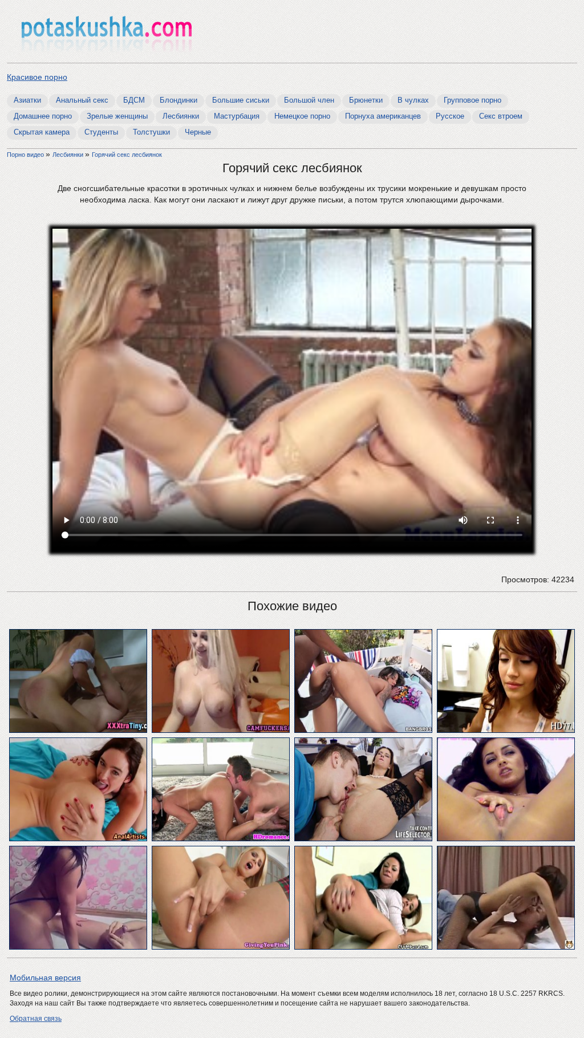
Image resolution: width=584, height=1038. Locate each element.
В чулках (413, 100)
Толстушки (151, 132)
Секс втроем (500, 116)
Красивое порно (37, 77)
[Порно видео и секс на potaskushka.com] (106, 33)
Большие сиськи (240, 100)
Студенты (101, 132)
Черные (198, 132)
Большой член (309, 100)
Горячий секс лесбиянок (127, 154)
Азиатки (27, 100)
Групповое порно (472, 100)
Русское (450, 116)
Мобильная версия (45, 977)
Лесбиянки (181, 116)
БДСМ (134, 100)
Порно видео (26, 154)
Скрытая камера (42, 132)
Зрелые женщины (117, 116)
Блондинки (178, 100)
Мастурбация (236, 116)
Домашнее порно (43, 116)
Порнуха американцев (383, 116)
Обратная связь (36, 1019)
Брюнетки (366, 100)
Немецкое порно (302, 116)
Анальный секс (82, 100)
